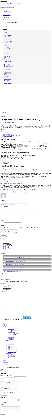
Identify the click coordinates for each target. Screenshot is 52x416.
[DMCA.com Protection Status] (27, 318)
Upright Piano (13, 330)
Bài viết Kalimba (6, 244)
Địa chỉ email (4, 402)
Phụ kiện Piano (11, 354)
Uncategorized (6, 251)
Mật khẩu (3, 378)
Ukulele (7, 340)
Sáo (6, 45)
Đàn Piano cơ (8, 32)
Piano (7, 327)
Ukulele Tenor (11, 344)
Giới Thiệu (5, 27)
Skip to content (4, 1)
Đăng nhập (12, 392)
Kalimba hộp (10, 349)
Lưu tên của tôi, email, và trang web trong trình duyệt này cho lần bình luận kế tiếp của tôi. (20, 227)
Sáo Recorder (11, 347)
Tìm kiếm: (5, 11)
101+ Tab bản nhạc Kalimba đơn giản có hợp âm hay (13, 264)
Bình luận (3, 218)
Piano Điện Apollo (14, 333)
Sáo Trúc (10, 346)
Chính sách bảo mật (7, 285)
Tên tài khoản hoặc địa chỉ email (7, 375)
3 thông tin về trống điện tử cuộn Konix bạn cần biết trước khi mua (14, 203)
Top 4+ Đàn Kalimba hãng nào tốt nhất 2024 (12, 271)
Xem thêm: (12, 183)
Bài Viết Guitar (6, 243)
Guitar (7, 335)
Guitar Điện (10, 339)
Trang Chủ (5, 26)
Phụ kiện (7, 76)
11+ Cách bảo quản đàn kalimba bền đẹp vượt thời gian (14, 261)
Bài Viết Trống (3, 116)
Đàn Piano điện (8, 39)
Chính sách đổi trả (6, 286)
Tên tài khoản (4, 400)
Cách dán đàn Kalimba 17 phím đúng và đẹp (12, 268)
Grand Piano (13, 331)
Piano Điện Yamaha (15, 334)
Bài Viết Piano (6, 246)
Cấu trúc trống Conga (7, 134)
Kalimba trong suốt (12, 352)
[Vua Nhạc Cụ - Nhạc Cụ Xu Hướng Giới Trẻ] (7, 7)
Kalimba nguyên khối (12, 350)
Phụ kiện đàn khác (12, 357)
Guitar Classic (11, 338)
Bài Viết (4, 112)
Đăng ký (2, 414)
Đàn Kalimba (8, 61)
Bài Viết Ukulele (6, 250)
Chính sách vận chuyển (7, 289)
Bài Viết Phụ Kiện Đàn (7, 245)
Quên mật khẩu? (4, 395)
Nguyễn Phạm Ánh (19, 122)
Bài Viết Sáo (5, 247)
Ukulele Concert (11, 342)
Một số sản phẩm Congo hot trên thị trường (11, 135)
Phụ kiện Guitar (11, 355)
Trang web (3, 225)
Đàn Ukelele (7, 69)
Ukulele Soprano (11, 341)
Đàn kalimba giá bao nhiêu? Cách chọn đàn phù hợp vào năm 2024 (16, 257)
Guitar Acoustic (11, 337)
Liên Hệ (4, 113)
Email (2, 223)
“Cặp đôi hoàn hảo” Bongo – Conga (10, 136)
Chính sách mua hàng (7, 288)
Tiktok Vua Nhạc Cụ (11, 189)
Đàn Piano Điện (11, 332)
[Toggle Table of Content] (1, 132)
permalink (25, 192)
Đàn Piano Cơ (11, 329)
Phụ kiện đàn (8, 353)
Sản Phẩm (5, 29)
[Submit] (3, 323)
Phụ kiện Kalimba (11, 356)
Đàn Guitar (7, 53)
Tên (2, 220)
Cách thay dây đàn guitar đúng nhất (8, 204)
